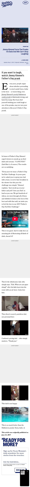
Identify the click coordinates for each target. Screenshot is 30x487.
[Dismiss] (27, 471)
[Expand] (21, 471)
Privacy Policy (9, 465)
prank (17, 78)
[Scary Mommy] (7, 4)
